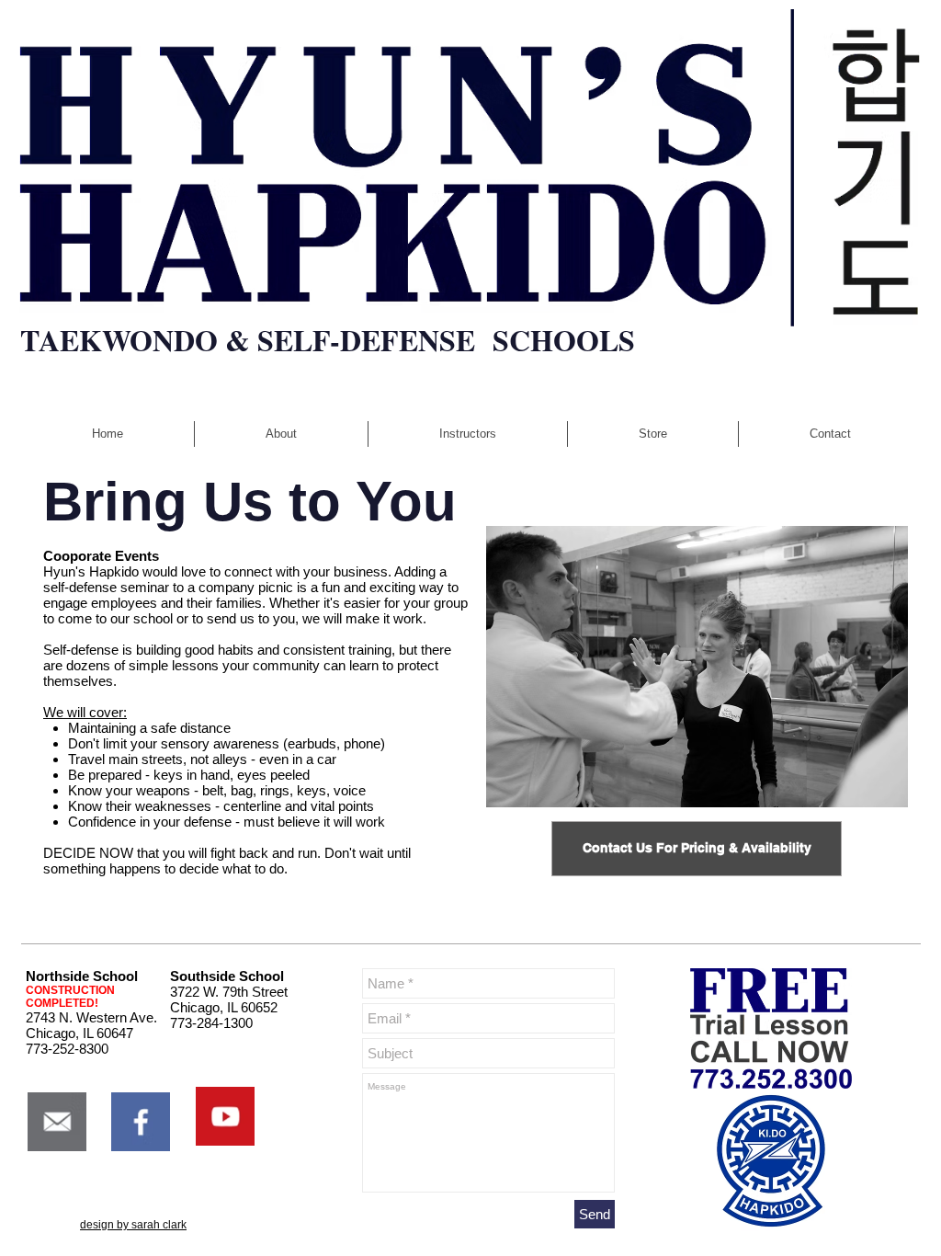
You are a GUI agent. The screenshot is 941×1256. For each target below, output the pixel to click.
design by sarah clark (133, 1224)
